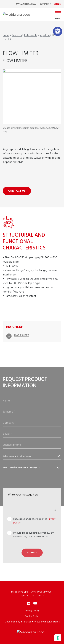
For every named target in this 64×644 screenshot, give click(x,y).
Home (6, 35)
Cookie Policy (32, 616)
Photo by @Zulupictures (47, 622)
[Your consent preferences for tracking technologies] (57, 637)
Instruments (30, 35)
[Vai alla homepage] (16, 14)
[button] (57, 31)
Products (17, 35)
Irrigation (45, 35)
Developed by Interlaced (18, 622)
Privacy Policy (32, 611)
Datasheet (21, 335)
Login (57, 4)
